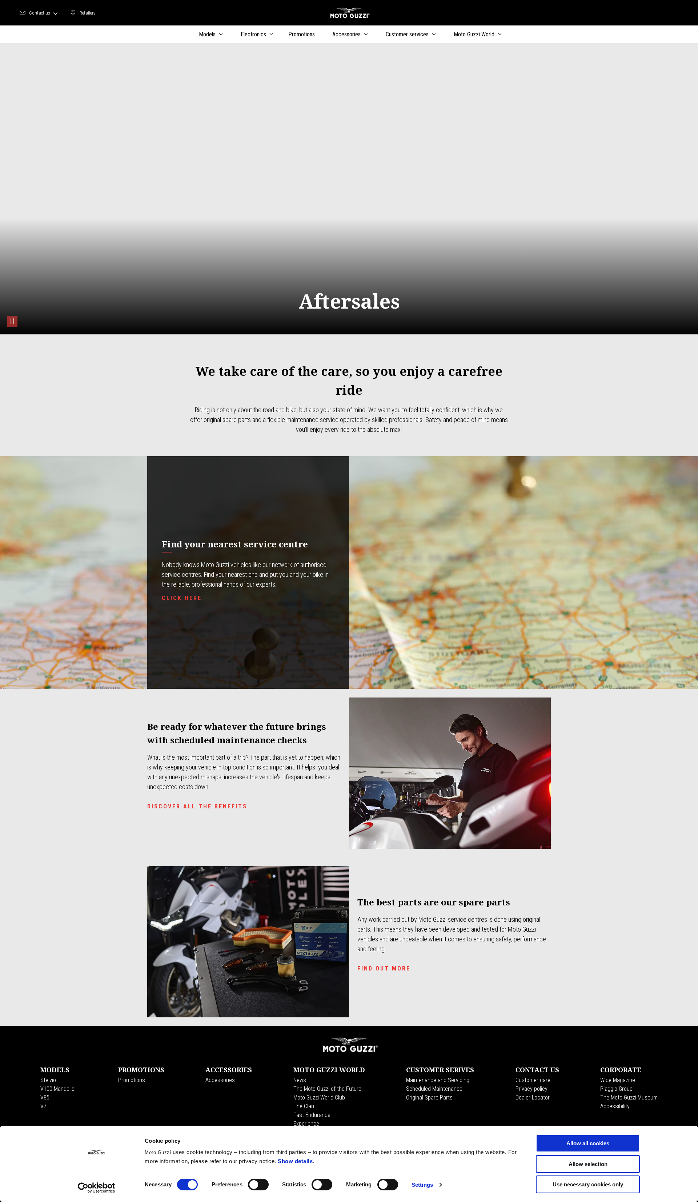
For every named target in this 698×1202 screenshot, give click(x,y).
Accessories (220, 1080)
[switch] (258, 1184)
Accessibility (615, 1106)
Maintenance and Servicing (437, 1080)
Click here (182, 598)
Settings (422, 1185)
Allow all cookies (587, 1143)
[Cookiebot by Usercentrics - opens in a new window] (96, 1187)
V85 (44, 1097)
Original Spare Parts (429, 1097)
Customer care (533, 1080)
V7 (43, 1106)
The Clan (303, 1106)
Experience (306, 1123)
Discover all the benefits (197, 806)
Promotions (131, 1080)
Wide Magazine (617, 1080)
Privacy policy (531, 1088)
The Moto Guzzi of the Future (327, 1088)
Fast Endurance (311, 1114)
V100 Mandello (57, 1088)
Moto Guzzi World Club (319, 1097)
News (299, 1080)
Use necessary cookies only (588, 1184)
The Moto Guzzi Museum (629, 1097)
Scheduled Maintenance (434, 1088)
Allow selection (588, 1164)
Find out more (383, 968)
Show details (295, 1161)
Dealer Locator (533, 1097)
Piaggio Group (616, 1088)
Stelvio (48, 1080)
